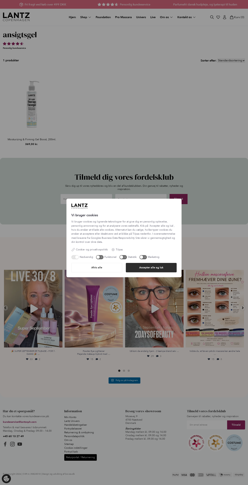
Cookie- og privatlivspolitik (92, 249)
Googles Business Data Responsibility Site (115, 238)
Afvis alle (96, 267)
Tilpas (119, 249)
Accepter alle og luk (151, 267)
